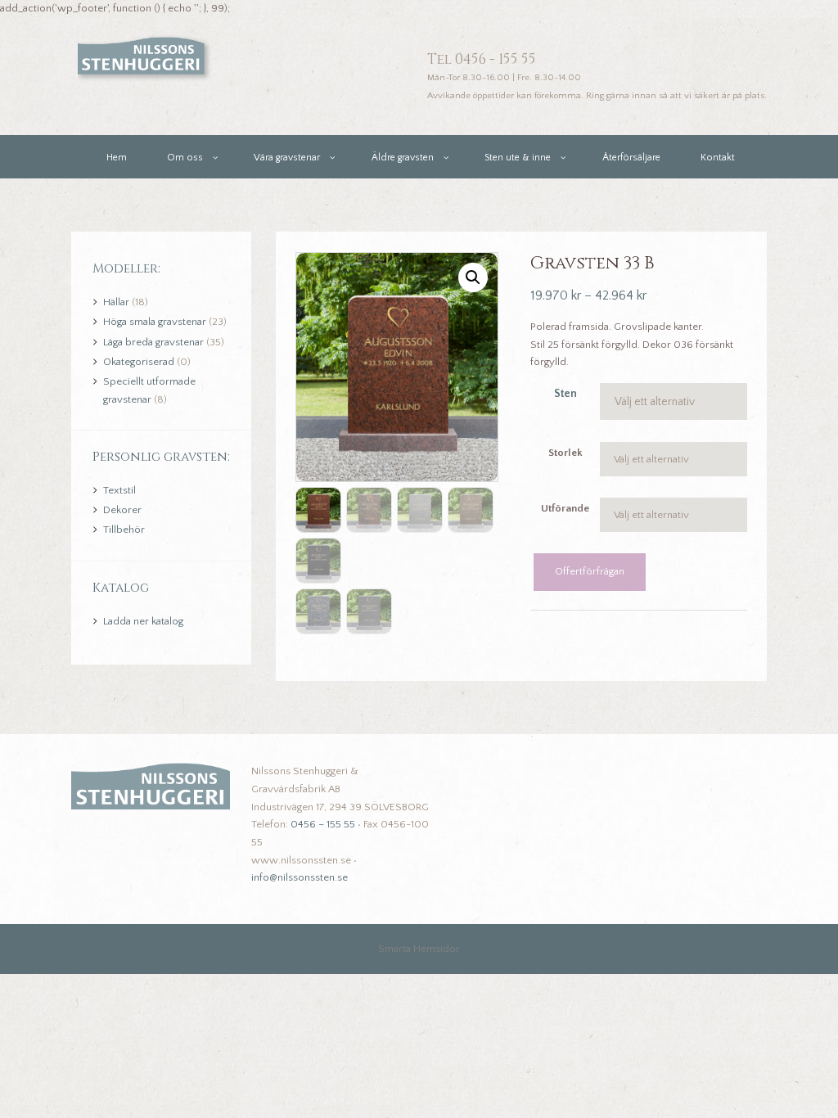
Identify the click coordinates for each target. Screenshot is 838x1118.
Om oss (185, 157)
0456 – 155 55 (323, 824)
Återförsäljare (631, 157)
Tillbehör (124, 529)
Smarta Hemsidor (419, 948)
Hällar (116, 302)
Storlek (565, 452)
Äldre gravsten (403, 157)
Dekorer (122, 510)
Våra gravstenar (287, 157)
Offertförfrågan (589, 571)
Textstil (119, 490)
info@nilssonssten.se (299, 877)
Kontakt (718, 157)
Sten (565, 393)
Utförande (565, 508)
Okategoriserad (138, 361)
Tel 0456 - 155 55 (481, 59)
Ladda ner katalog (143, 621)
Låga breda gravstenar (153, 342)
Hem (116, 157)
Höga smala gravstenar (154, 321)
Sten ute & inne (517, 157)
